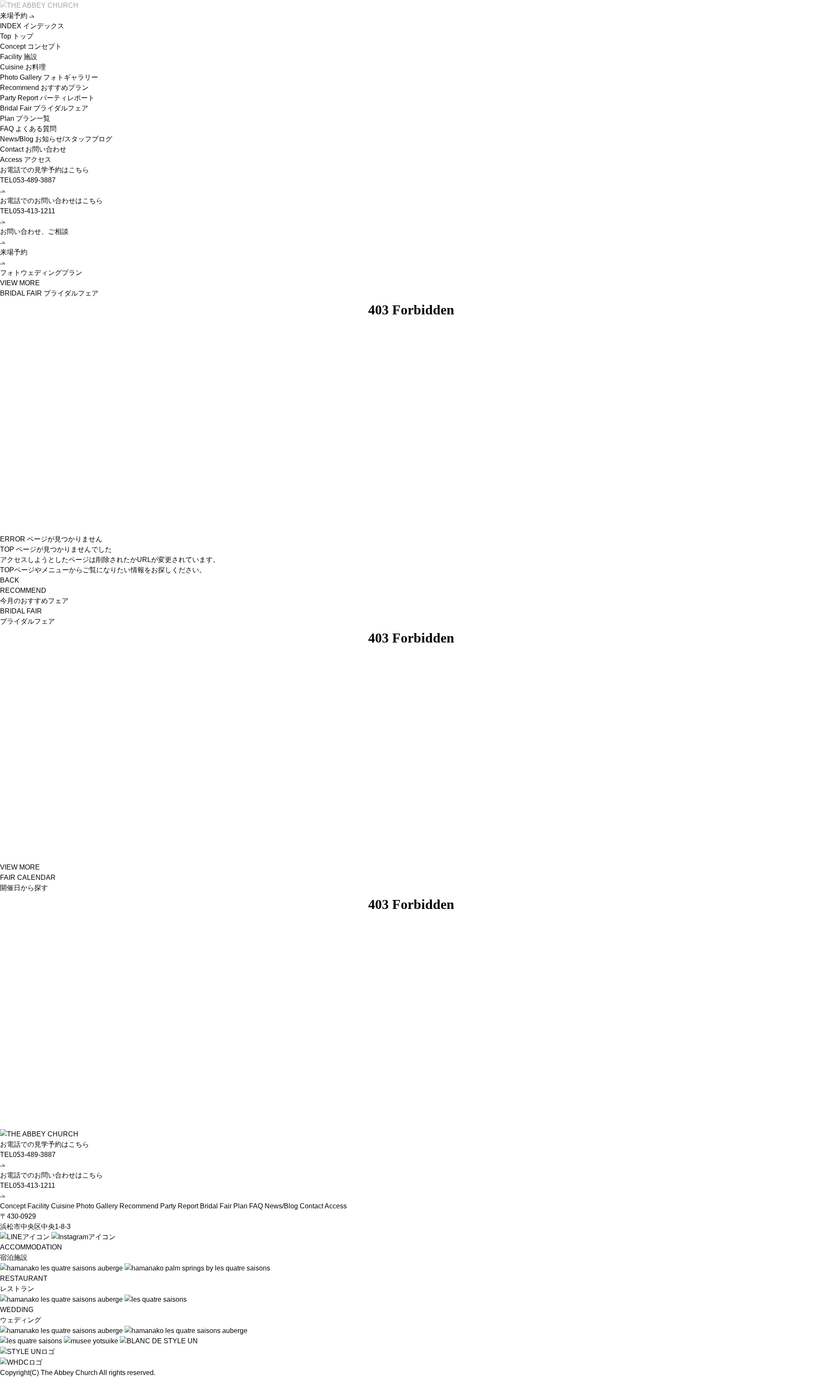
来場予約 (14, 15)
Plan (25, 118)
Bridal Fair (44, 108)
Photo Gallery (49, 77)
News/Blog (56, 139)
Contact (33, 149)
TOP (7, 549)
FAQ (28, 128)
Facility (18, 56)
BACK (9, 580)
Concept (31, 46)
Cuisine (23, 67)
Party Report (47, 98)
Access (25, 159)
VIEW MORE (20, 867)
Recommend (44, 87)
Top (16, 36)
